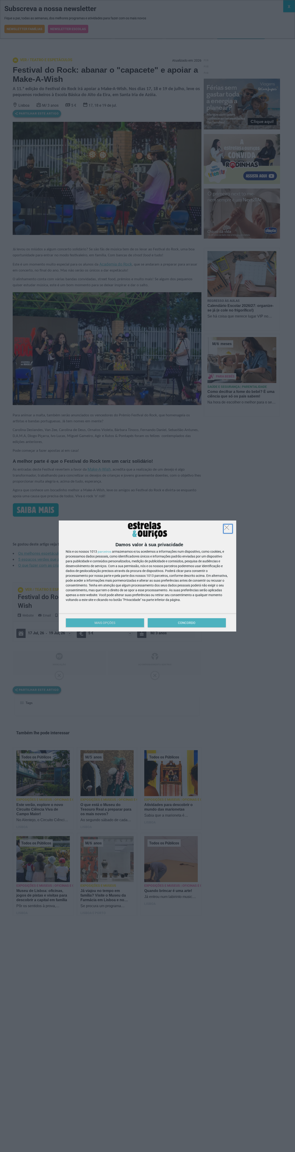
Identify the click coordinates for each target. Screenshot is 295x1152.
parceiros (104, 551)
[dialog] (147, 576)
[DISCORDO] (228, 528)
